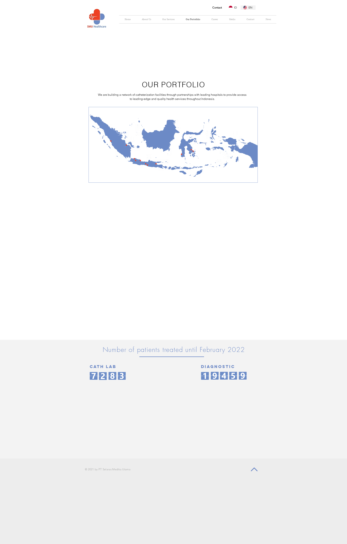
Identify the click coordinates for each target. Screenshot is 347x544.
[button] (111, 141)
